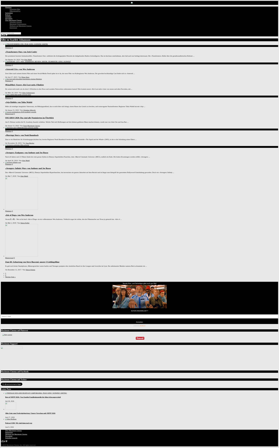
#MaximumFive (15, 11)
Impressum (13, 28)
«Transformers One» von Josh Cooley (21, 52)
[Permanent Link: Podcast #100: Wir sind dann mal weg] (10, 419)
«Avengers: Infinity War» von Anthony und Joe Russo (28, 168)
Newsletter (8, 18)
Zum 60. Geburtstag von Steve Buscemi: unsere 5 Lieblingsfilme (32, 262)
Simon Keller (24, 223)
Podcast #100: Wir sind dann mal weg (18, 423)
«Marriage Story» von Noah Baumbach (21, 135)
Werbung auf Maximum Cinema (20, 26)
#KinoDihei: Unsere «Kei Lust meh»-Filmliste (24, 85)
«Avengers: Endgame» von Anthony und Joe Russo (26, 153)
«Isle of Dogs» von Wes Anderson (19, 215)
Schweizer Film (15, 9)
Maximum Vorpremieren (18, 24)
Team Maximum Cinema (31, 126)
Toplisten (8, 17)
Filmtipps (8, 7)
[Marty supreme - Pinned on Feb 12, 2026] (7, 335)
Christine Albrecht (29, 110)
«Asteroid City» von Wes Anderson (20, 69)
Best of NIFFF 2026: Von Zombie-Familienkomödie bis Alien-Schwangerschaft (33, 397)
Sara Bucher (30, 143)
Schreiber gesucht (16, 22)
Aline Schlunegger (28, 93)
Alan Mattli (28, 60)
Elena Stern (25, 77)
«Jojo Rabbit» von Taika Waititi (18, 102)
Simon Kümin (30, 270)
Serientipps (9, 13)
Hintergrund (9, 114)
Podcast (7, 15)
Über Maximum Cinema (13, 20)
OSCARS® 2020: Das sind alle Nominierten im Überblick (29, 118)
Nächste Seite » (10, 277)
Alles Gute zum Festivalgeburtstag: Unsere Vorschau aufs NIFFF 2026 (30, 413)
